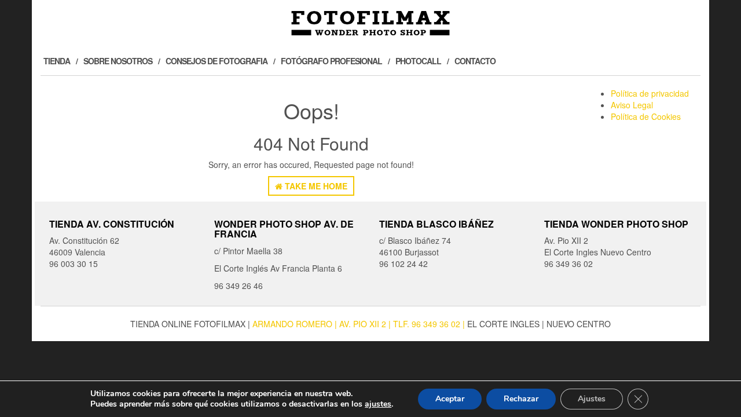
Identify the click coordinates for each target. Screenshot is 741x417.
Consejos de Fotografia (216, 61)
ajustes (378, 404)
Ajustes (592, 398)
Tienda (56, 61)
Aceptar (449, 398)
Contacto (475, 61)
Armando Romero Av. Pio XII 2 (320, 324)
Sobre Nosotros (117, 61)
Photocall (418, 61)
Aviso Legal (632, 105)
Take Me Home (315, 186)
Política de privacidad (650, 93)
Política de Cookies (646, 116)
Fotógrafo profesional (331, 61)
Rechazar (521, 398)
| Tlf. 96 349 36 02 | (427, 324)
